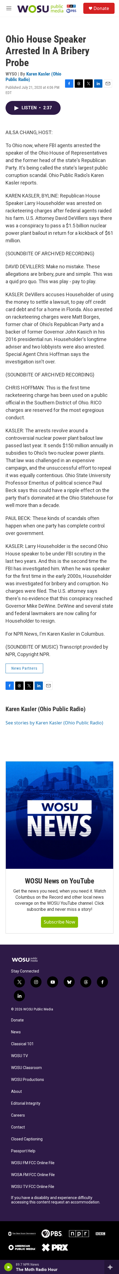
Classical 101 (22, 1044)
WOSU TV (19, 1056)
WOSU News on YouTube (59, 881)
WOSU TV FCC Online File (32, 1187)
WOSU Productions (27, 1080)
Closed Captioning (27, 1139)
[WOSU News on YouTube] (59, 815)
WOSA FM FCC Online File (33, 1175)
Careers (18, 1115)
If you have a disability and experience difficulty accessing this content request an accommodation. (55, 1200)
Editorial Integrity (25, 1103)
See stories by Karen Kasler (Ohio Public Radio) (54, 723)
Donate (101, 8)
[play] (8, 1267)
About (16, 1092)
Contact (18, 1127)
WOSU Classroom (26, 1068)
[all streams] (111, 1267)
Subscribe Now (59, 922)
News (16, 1032)
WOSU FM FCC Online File (33, 1163)
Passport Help (23, 1151)
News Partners (24, 668)
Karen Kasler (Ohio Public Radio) (33, 76)
